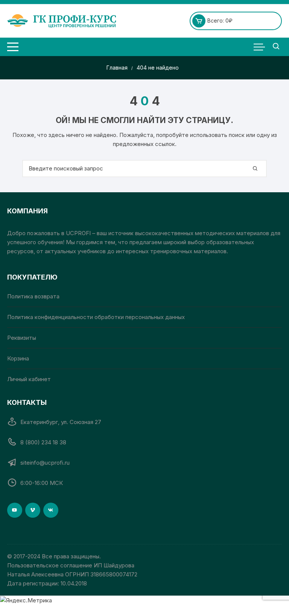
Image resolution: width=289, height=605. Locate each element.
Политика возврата (33, 296)
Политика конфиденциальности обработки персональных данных (96, 317)
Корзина (18, 358)
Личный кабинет (29, 379)
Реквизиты (21, 337)
